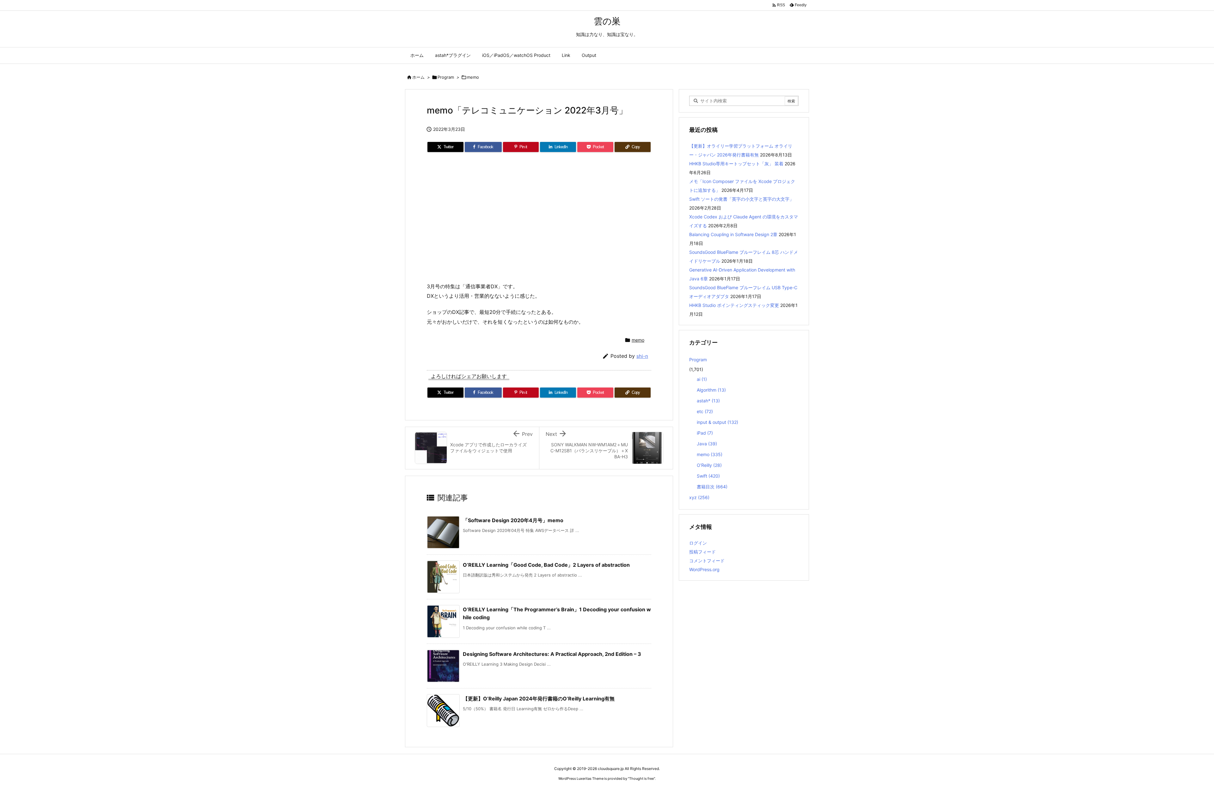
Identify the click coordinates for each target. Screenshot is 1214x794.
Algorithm (711, 390)
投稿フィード (702, 551)
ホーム (418, 77)
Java (707, 443)
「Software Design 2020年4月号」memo (513, 520)
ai (702, 379)
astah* (708, 400)
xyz (699, 497)
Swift (708, 476)
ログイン (698, 543)
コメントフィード (707, 560)
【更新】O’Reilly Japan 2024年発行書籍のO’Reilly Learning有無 (539, 698)
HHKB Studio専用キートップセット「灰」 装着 (736, 163)
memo (473, 77)
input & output (717, 422)
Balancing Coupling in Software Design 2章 (733, 234)
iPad (705, 433)
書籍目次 (712, 486)
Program (446, 77)
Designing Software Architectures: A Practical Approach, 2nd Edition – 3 (552, 654)
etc (705, 411)
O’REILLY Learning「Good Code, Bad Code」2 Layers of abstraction (546, 565)
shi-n (642, 356)
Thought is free (641, 778)
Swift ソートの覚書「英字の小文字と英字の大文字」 (741, 199)
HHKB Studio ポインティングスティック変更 (734, 305)
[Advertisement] (539, 211)
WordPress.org (704, 569)
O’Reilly (709, 465)
